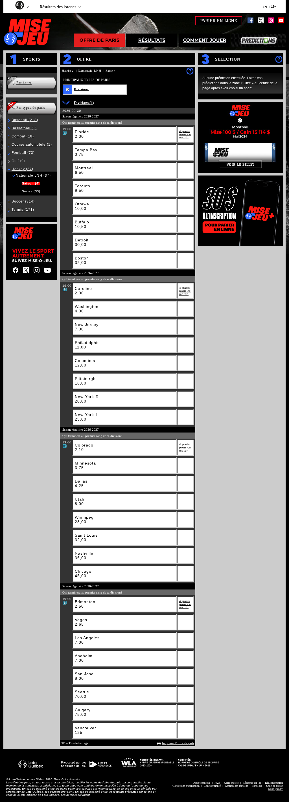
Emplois (257, 785)
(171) (23, 210)
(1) (24, 128)
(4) (31, 183)
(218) (25, 120)
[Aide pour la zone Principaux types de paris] (190, 71)
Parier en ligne (218, 20)
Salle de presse (274, 785)
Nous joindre (275, 788)
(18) (23, 136)
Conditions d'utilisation (186, 785)
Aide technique (201, 782)
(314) (23, 201)
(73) (23, 153)
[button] (16, 6)
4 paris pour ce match (185, 134)
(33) (31, 191)
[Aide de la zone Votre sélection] (279, 59)
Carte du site (231, 782)
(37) (22, 169)
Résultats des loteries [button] (55, 7)
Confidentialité (212, 785)
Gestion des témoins (236, 785)
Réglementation (274, 782)
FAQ (217, 782)
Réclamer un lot (252, 782)
